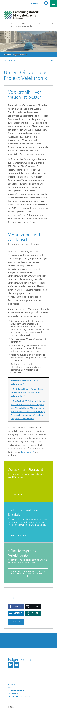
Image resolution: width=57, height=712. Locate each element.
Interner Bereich (16, 691)
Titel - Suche (46, 3)
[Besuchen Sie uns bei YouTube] (16, 665)
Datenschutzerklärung (19, 697)
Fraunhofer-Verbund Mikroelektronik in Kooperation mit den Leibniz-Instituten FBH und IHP (28, 25)
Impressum (26, 452)
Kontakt (12, 684)
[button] (16, 606)
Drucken (16, 622)
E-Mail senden (18, 535)
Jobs (10, 687)
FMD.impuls (19, 495)
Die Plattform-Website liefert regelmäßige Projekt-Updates (28, 572)
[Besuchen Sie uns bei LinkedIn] (10, 665)
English (34, 3)
